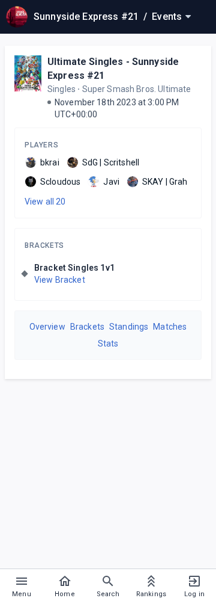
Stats (108, 343)
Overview (47, 326)
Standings (128, 326)
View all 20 (45, 201)
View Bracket (59, 280)
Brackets (44, 245)
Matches (170, 326)
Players (41, 145)
